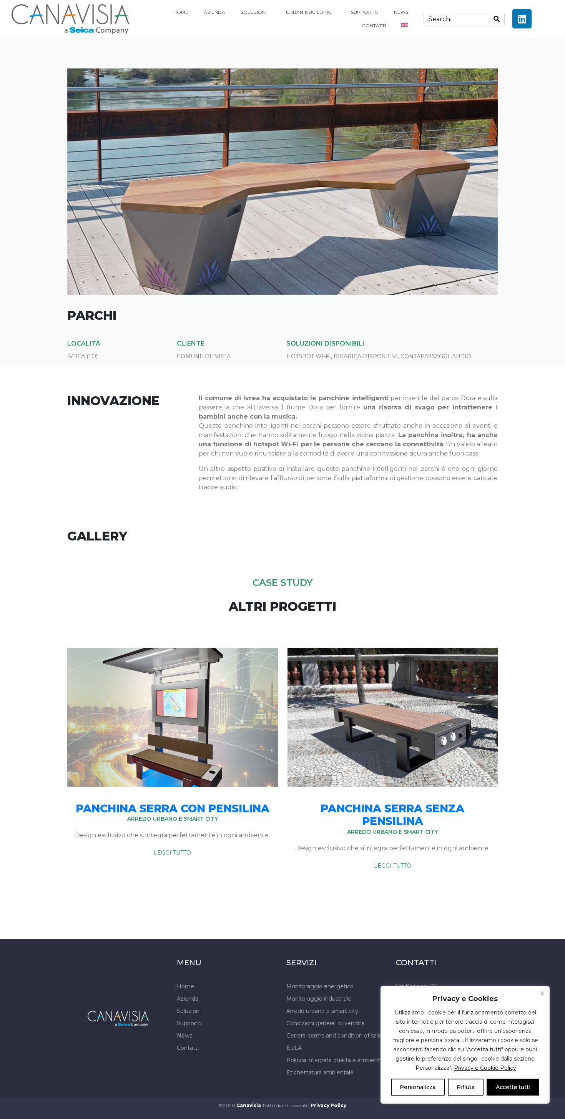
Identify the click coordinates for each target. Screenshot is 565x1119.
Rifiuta (466, 1087)
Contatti (374, 25)
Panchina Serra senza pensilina (392, 815)
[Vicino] (542, 993)
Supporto (365, 12)
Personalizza (417, 1087)
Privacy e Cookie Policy (485, 1067)
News (401, 12)
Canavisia (248, 1105)
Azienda (214, 12)
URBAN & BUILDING (309, 12)
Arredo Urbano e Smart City (172, 818)
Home (180, 12)
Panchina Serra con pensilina (172, 808)
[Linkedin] (522, 18)
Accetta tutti (513, 1087)
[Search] (496, 19)
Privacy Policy (328, 1105)
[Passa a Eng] (405, 25)
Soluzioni (254, 12)
